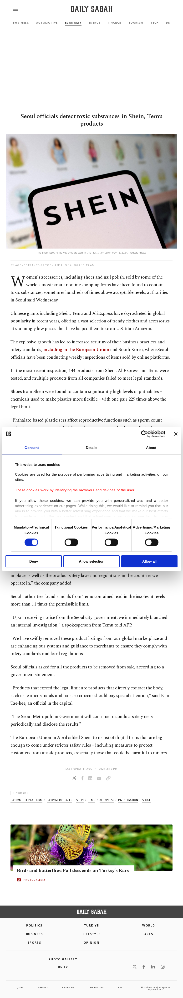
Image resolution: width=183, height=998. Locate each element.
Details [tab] (91, 448)
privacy (43, 987)
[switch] (71, 542)
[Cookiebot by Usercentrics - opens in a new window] (144, 434)
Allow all (149, 561)
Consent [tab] (32, 448)
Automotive (47, 22)
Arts (148, 934)
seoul (146, 800)
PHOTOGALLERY (35, 880)
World (148, 925)
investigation (128, 800)
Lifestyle (92, 934)
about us (68, 987)
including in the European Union (76, 349)
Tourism (135, 22)
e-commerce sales (59, 800)
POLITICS (34, 925)
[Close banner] (176, 434)
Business (21, 22)
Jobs (20, 987)
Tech (154, 22)
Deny (33, 561)
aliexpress (107, 800)
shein (80, 800)
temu (91, 800)
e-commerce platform (26, 800)
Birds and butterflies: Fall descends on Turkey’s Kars (73, 870)
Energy (95, 22)
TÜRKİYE (91, 925)
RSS (120, 987)
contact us (96, 987)
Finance (114, 22)
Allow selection (91, 561)
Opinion (91, 943)
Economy (73, 22)
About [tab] (151, 448)
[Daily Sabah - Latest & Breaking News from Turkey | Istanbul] (91, 9)
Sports (34, 943)
